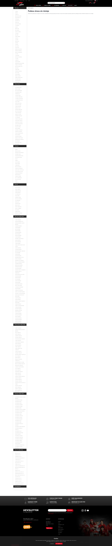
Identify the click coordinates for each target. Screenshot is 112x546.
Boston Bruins (17, 128)
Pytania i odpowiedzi (60, 529)
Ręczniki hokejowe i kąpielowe (20, 354)
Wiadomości (70, 5)
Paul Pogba (17, 72)
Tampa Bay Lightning (18, 131)
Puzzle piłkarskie (18, 299)
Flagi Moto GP (17, 476)
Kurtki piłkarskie (17, 230)
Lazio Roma (17, 47)
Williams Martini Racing (19, 155)
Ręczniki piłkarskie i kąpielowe (20, 251)
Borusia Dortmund (18, 50)
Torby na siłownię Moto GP (20, 465)
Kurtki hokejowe (18, 334)
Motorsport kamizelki (19, 404)
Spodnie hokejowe (18, 337)
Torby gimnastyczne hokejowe (18, 349)
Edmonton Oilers (18, 104)
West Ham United (18, 23)
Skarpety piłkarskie (18, 321)
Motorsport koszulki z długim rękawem (20, 398)
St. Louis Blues (17, 117)
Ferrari (16, 149)
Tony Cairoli (17, 195)
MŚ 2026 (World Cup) (18, 66)
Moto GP (16, 184)
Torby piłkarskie (17, 243)
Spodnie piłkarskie (18, 232)
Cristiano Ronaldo (18, 71)
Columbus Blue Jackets (19, 100)
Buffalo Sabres (17, 89)
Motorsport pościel (18, 417)
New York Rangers (18, 111)
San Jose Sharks (18, 126)
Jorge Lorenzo (17, 189)
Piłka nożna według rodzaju (19, 216)
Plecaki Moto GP (18, 462)
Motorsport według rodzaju (19, 393)
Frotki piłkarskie (18, 288)
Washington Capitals (18, 122)
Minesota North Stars (19, 137)
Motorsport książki (18, 440)
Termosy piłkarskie (18, 258)
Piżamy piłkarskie (18, 316)
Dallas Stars (17, 101)
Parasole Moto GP (18, 479)
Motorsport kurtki (18, 403)
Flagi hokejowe (18, 368)
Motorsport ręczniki (18, 418)
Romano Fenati (17, 203)
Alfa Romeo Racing (18, 157)
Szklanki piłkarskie (18, 255)
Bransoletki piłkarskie (18, 265)
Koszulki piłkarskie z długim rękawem (19, 224)
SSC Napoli (17, 45)
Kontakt (29, 0)
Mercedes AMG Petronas (19, 152)
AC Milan (16, 39)
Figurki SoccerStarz (18, 64)
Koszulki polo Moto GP (19, 484)
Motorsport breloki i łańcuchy (18, 429)
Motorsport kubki (18, 422)
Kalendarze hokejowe (19, 371)
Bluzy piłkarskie (17, 229)
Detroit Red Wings (18, 103)
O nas (26, 0)
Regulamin (59, 521)
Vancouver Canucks (18, 120)
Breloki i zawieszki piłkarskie (19, 262)
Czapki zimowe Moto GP (19, 461)
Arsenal (16, 12)
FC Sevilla (16, 33)
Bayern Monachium (18, 49)
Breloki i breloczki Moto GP (20, 475)
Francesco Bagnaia (18, 213)
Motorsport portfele (18, 435)
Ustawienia (52, 543)
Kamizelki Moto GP (18, 456)
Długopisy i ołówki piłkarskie (20, 293)
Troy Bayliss (17, 209)
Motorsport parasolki (19, 437)
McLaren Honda (18, 154)
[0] (89, 3)
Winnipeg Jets (17, 93)
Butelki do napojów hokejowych (18, 360)
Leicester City (17, 20)
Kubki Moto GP (17, 470)
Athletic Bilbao (17, 36)
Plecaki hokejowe (18, 345)
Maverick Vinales (18, 197)
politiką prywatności (51, 513)
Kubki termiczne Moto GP (19, 473)
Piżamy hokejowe (18, 387)
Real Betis (16, 34)
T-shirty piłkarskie (18, 219)
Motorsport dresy (18, 407)
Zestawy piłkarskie (18, 235)
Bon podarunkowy (18, 486)
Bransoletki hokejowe (19, 365)
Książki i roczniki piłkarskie (19, 305)
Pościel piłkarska (18, 247)
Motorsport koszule (18, 400)
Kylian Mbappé (17, 74)
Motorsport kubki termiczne (20, 426)
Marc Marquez (17, 187)
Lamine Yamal (17, 82)
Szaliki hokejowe (18, 343)
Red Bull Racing (17, 151)
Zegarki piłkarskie (18, 276)
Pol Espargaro (17, 200)
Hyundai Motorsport (18, 173)
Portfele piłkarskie (18, 313)
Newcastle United (18, 16)
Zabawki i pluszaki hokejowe (20, 376)
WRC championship (18, 177)
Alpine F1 (16, 160)
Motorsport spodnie (18, 406)
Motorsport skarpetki (19, 438)
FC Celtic (16, 53)
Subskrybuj (70, 510)
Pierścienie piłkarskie (18, 266)
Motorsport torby (18, 414)
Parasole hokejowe (18, 385)
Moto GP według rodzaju (19, 449)
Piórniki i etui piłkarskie (19, 290)
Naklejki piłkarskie (18, 304)
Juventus (16, 42)
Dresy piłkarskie (17, 233)
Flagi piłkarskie (17, 279)
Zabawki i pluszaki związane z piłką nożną (20, 302)
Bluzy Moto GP (17, 453)
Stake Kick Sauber (18, 176)
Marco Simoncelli (18, 206)
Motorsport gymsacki (19, 415)
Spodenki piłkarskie (18, 226)
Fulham (16, 27)
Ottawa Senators (18, 112)
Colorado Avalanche (19, 98)
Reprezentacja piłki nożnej (19, 63)
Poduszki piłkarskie (18, 249)
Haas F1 (16, 158)
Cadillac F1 (17, 182)
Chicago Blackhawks (19, 123)
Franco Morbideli (18, 208)
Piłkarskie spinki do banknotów (18, 272)
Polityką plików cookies (61, 524)
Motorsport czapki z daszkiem (20, 409)
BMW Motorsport (18, 166)
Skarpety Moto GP (18, 481)
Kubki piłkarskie (17, 254)
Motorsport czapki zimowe (20, 411)
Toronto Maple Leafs (18, 118)
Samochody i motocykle (19, 169)
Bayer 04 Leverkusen (18, 52)
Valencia (16, 38)
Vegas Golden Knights (19, 133)
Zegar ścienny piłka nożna (19, 274)
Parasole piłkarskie (18, 314)
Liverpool (17, 14)
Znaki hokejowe (18, 370)
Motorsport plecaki (18, 412)
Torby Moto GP (17, 464)
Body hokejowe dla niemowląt (18, 391)
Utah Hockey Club (18, 142)
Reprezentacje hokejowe (19, 139)
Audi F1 (16, 180)
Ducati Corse (17, 214)
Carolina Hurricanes (18, 96)
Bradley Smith (17, 205)
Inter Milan (17, 41)
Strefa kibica (49, 528)
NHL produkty (17, 141)
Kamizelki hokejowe (18, 335)
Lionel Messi (17, 69)
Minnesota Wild (18, 107)
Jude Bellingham (18, 80)
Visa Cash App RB (18, 179)
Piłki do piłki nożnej (18, 285)
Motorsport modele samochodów (18, 443)
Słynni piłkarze (17, 61)
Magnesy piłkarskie (18, 308)
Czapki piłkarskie (18, 237)
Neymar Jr (16, 68)
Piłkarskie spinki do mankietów (20, 269)
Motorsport (16, 146)
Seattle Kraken (17, 134)
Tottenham (17, 19)
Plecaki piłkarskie (18, 241)
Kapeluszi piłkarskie (18, 318)
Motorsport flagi (18, 431)
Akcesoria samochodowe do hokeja (20, 383)
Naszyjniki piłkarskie (18, 263)
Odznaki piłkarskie (18, 307)
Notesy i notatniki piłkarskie (20, 291)
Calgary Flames (18, 95)
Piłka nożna (16, 7)
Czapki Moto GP (18, 459)
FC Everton (17, 25)
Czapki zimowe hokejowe (19, 342)
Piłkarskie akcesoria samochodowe (18, 311)
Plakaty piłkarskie (18, 280)
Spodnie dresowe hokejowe (20, 338)
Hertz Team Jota (17, 174)
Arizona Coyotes (18, 114)
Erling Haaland (17, 75)
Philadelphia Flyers (18, 92)
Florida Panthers (18, 106)
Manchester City (18, 17)
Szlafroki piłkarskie (18, 319)
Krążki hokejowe (18, 373)
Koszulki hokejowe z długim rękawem (20, 330)
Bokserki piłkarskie (18, 322)
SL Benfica (17, 60)
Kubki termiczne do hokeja (19, 362)
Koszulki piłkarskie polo (19, 221)
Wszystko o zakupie (22, 0)
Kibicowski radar (60, 530)
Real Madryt (17, 30)
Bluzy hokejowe (18, 332)
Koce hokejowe (18, 356)
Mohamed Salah (18, 79)
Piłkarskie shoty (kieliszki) (19, 260)
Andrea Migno (17, 211)
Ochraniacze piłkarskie (19, 287)
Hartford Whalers (18, 136)
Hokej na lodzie (17, 84)
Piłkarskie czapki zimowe (19, 238)
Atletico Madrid (18, 31)
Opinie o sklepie (16, 0)
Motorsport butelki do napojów (19, 424)
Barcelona (17, 28)
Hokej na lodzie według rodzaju (20, 324)
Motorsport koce (18, 420)
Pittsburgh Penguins (18, 115)
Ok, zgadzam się (59, 543)
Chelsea (16, 11)
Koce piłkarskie (17, 252)
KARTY (75, 5)
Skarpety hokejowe (18, 388)
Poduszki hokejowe (18, 352)
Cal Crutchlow (18, 194)
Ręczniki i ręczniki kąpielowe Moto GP (20, 468)
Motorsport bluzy (18, 401)
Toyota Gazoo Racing (19, 171)
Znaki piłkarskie (17, 282)
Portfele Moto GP (18, 478)
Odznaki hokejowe (18, 379)
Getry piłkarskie (17, 227)
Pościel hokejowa (18, 351)
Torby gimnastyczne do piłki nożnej (20, 245)
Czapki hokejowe (18, 340)
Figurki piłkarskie (18, 297)
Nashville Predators (18, 109)
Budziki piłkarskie (18, 277)
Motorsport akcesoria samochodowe (19, 433)
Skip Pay (59, 526)
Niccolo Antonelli (18, 198)
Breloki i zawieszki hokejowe (20, 363)
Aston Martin (17, 162)
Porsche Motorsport (19, 168)
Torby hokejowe (18, 346)
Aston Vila (17, 22)
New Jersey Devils (18, 125)
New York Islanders (18, 90)
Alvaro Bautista (18, 192)
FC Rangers (17, 55)
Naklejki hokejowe (18, 377)
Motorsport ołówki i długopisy (19, 447)
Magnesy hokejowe (18, 381)
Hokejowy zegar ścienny (19, 366)
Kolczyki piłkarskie (18, 268)
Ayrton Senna (17, 163)
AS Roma (16, 44)
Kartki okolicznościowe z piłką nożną (19, 295)
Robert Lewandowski (18, 77)
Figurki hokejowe (18, 374)
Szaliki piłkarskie (18, 240)
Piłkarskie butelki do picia (19, 257)
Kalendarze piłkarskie (18, 283)
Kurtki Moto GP (17, 454)
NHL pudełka (17, 144)
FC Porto (16, 58)
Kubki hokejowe (17, 357)
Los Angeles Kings (18, 87)
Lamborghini (17, 165)
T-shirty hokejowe (18, 328)
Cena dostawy (60, 532)
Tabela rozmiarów (60, 527)
